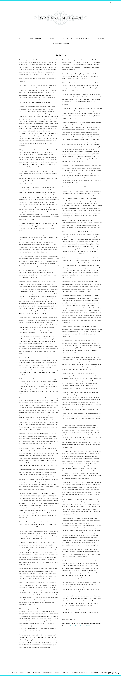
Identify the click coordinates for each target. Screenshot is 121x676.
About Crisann (35, 38)
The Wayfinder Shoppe (60, 43)
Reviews (101, 38)
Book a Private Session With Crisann (82, 626)
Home (19, 38)
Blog (52, 38)
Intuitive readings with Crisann (76, 38)
